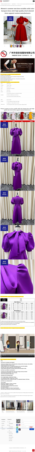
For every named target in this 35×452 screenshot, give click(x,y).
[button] (34, 1)
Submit (32, 429)
